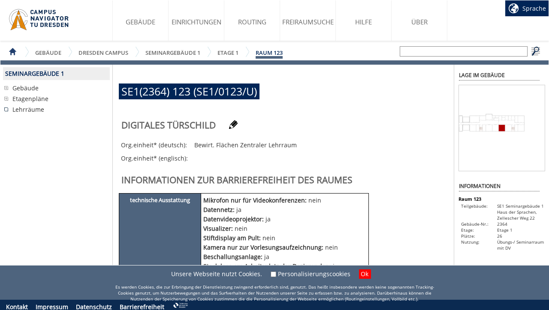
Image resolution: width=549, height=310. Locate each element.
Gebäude (140, 22)
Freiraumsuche (308, 22)
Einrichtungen (196, 22)
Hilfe (363, 22)
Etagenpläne (30, 99)
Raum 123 (269, 53)
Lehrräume (28, 109)
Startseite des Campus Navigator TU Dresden (39, 19)
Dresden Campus (103, 52)
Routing (252, 22)
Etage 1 (227, 52)
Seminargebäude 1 (172, 52)
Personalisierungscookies (314, 274)
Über (419, 22)
